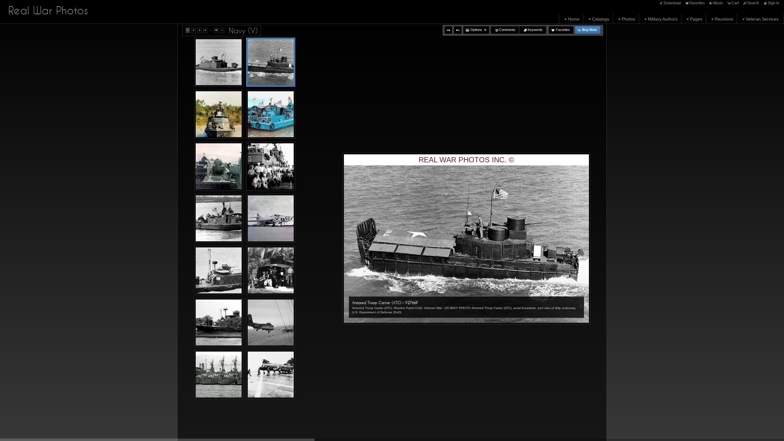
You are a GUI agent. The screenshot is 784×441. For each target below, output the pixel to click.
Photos (628, 19)
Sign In (773, 3)
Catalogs (600, 19)
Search (753, 3)
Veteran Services (762, 19)
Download (672, 3)
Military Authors (662, 19)
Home (573, 19)
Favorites (697, 3)
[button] (448, 30)
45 (216, 30)
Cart (735, 3)
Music (718, 3)
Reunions (724, 19)
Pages (696, 19)
